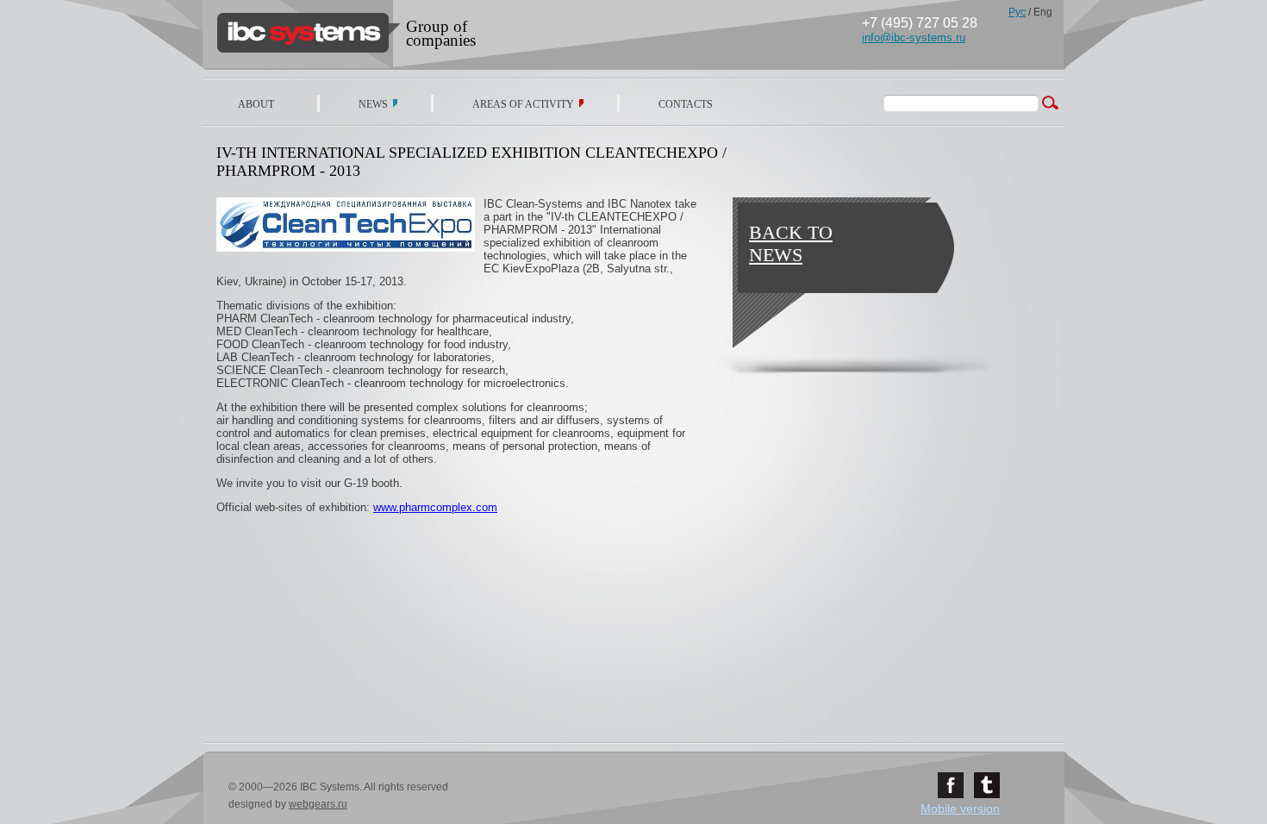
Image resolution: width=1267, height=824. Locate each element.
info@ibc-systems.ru (913, 37)
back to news (791, 243)
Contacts (685, 104)
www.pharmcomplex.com (435, 507)
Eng (1042, 12)
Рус (1017, 12)
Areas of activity (523, 104)
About (256, 104)
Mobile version (960, 808)
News (373, 104)
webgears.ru (318, 804)
